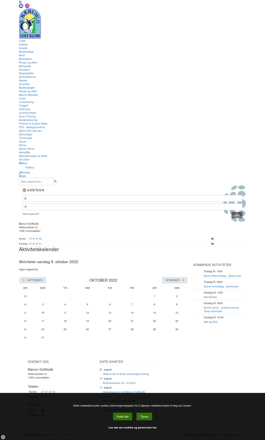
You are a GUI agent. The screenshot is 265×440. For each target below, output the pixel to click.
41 (25, 312)
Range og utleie (28, 62)
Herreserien (210, 297)
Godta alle (123, 416)
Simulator (24, 159)
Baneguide (25, 66)
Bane (22, 55)
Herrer (22, 145)
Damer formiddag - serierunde (221, 286)
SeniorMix (24, 152)
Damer (23, 141)
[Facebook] (21, 6)
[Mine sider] (20, 2)
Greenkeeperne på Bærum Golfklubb (124, 392)
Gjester (23, 80)
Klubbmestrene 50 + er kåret (119, 383)
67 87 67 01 (35, 243)
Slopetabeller (26, 73)
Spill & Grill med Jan (30, 130)
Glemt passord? (31, 214)
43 (25, 329)
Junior (22, 98)
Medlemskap (26, 51)
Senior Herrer (26, 148)
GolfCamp (24, 109)
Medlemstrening (28, 120)
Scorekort (24, 69)
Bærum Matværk (28, 95)
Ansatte (23, 48)
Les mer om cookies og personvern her (133, 427)
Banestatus (25, 59)
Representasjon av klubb (33, 156)
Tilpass (144, 416)
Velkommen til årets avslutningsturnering (126, 374)
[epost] (212, 238)
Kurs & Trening (27, 116)
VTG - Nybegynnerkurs (32, 127)
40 (25, 304)
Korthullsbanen (27, 77)
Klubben (23, 44)
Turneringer (25, 138)
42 (25, 321)
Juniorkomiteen (27, 112)
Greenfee (24, 84)
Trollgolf (23, 105)
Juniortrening (26, 102)
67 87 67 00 (35, 238)
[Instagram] (27, 6)
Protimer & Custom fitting (33, 123)
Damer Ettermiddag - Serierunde (222, 276)
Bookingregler (27, 87)
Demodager (25, 134)
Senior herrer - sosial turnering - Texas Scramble (222, 309)
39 (25, 296)
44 (25, 337)
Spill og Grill (210, 322)
